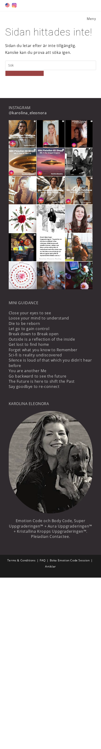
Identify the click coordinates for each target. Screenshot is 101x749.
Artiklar (50, 566)
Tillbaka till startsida (24, 73)
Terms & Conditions (21, 560)
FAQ (43, 560)
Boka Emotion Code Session (70, 560)
